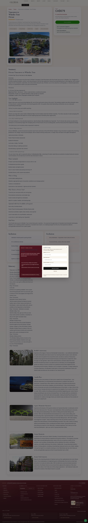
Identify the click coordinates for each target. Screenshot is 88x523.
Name (46, 252)
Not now (55, 271)
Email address (46, 257)
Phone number (48, 262)
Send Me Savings (55, 268)
